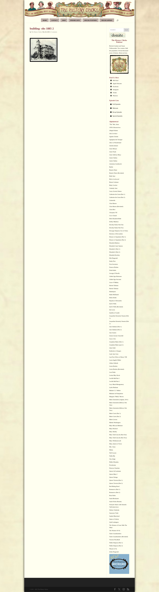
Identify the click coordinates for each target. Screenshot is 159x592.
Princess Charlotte (114, 468)
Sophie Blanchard (114, 516)
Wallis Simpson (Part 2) (116, 546)
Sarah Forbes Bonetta (115, 501)
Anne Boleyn (113, 148)
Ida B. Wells (112, 303)
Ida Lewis (112, 310)
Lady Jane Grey (113, 354)
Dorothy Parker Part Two (116, 227)
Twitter (115, 92)
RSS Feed (115, 80)
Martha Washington (115, 422)
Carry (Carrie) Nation (115, 191)
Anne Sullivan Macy (115, 155)
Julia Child (112, 348)
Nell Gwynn (112, 453)
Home (45, 20)
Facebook (115, 86)
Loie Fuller (112, 372)
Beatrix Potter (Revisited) (116, 173)
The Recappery (106, 20)
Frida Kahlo (112, 270)
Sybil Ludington (114, 522)
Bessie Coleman (114, 182)
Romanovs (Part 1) (114, 489)
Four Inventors (113, 264)
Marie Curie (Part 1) (115, 413)
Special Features (90, 20)
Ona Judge (112, 459)
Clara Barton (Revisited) (116, 206)
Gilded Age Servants (115, 279)
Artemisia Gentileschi (115, 164)
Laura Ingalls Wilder (115, 360)
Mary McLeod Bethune (116, 425)
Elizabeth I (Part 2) (114, 252)
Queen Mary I (113, 474)
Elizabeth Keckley (114, 255)
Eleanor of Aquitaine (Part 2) (117, 240)
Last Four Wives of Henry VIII (118, 357)
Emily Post (112, 261)
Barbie (111, 167)
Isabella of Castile (114, 313)
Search (126, 30)
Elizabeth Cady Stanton (116, 246)
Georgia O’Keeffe (114, 273)
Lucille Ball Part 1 (114, 378)
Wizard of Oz (113, 549)
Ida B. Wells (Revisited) (116, 307)
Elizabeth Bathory (114, 243)
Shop (64, 20)
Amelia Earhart (113, 145)
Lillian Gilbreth (113, 363)
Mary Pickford (113, 428)
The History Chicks (36, 32)
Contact (54, 20)
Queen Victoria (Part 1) (116, 480)
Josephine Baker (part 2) (116, 345)
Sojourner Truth (113, 513)
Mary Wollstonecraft (115, 441)
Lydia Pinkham (113, 387)
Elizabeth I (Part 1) (114, 249)
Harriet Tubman (113, 285)
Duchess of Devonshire (116, 234)
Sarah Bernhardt (114, 498)
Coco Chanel (113, 215)
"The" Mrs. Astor (114, 124)
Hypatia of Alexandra (115, 300)
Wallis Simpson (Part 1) (116, 542)
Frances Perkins (113, 267)
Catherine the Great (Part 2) (117, 197)
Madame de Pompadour (116, 393)
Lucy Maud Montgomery (116, 384)
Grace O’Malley (114, 282)
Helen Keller (113, 297)
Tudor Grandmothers (115, 533)
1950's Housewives (114, 127)
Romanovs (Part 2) (114, 492)
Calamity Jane (113, 188)
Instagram (116, 89)
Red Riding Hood (114, 486)
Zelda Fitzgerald (114, 552)
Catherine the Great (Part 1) (117, 194)
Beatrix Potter (113, 170)
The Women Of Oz (114, 530)
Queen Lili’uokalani (115, 471)
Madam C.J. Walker (115, 390)
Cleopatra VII (113, 212)
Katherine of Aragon (115, 351)
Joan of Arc (112, 339)
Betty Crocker (113, 185)
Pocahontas (112, 465)
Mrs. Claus (112, 447)
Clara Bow (112, 209)
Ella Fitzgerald (113, 258)
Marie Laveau (113, 419)
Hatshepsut (112, 291)
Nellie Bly (112, 456)
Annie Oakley (113, 158)
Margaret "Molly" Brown (116, 396)
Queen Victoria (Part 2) (116, 483)
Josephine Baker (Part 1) (116, 342)
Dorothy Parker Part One (116, 224)
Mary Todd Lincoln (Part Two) (118, 437)
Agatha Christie (113, 136)
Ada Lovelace (113, 133)
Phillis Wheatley (114, 462)
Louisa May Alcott (114, 375)
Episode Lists (75, 20)
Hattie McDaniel (114, 294)
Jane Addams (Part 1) (115, 326)
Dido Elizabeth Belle (115, 218)
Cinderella (112, 200)
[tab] (119, 104)
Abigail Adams (113, 130)
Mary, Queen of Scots (115, 444)
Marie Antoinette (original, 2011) (118, 399)
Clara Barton (113, 203)
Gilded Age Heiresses (115, 276)
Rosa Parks (112, 495)
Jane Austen (112, 332)
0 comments (54, 32)
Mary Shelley (113, 431)
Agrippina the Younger (115, 139)
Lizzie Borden (113, 366)
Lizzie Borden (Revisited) (116, 369)
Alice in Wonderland (115, 142)
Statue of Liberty (114, 519)
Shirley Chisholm (114, 510)
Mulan (111, 450)
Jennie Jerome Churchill (116, 336)
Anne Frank (112, 152)
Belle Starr (112, 176)
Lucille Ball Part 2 (114, 381)
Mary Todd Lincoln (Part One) (118, 434)
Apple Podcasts (117, 83)
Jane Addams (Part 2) (115, 329)
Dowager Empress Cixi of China (118, 231)
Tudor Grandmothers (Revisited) (118, 536)
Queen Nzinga (113, 477)
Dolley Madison (114, 221)
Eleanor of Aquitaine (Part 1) (117, 237)
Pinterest (115, 95)
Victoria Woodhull (114, 539)
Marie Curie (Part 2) (115, 416)
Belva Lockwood (114, 179)
